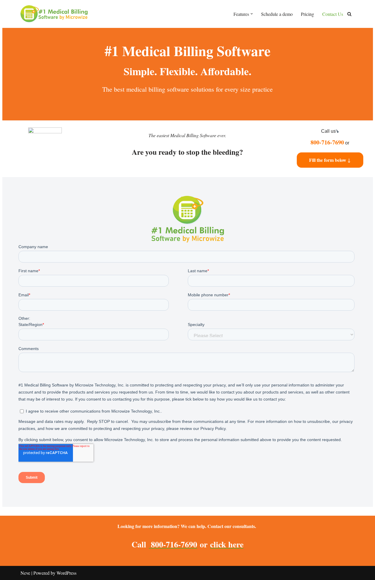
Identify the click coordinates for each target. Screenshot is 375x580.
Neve (25, 573)
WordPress (66, 573)
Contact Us (332, 14)
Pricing (307, 14)
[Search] (349, 14)
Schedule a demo (277, 14)
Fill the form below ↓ (330, 160)
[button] (251, 14)
